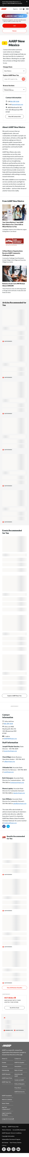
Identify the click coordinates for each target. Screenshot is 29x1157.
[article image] (14, 220)
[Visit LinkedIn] (18, 1149)
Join (14, 25)
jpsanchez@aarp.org (10, 751)
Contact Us (18, 1058)
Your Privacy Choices (15, 1142)
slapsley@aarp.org (19, 793)
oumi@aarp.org (9, 772)
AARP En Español (19, 1062)
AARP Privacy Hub (13, 1126)
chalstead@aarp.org (10, 823)
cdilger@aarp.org (9, 761)
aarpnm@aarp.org (17, 104)
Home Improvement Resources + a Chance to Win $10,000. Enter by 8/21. (12, 2)
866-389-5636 (14, 101)
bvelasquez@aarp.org (17, 782)
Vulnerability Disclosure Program (11, 1139)
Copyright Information (8, 1136)
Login (20, 9)
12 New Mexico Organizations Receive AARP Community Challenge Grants (12, 253)
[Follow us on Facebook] (4, 826)
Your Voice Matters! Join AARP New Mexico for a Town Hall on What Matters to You (12, 224)
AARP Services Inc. (20, 1091)
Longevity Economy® (8, 1119)
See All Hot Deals (14, 1007)
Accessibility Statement (19, 1130)
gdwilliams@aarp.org (19, 803)
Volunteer (4, 1066)
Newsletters (18, 1066)
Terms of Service (6, 1130)
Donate (4, 1062)
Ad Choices (5, 1142)
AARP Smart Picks (7, 1078)
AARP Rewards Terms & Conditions (12, 1133)
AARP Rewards (6, 1074)
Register (15, 9)
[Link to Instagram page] (13, 1149)
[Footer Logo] (14, 1045)
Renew (14, 31)
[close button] (27, 13)
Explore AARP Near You (11, 75)
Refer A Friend (18, 1070)
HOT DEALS (9, 998)
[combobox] (14, 79)
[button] (27, 9)
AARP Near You (6, 1082)
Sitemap (4, 1126)
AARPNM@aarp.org (10, 738)
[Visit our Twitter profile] (8, 826)
